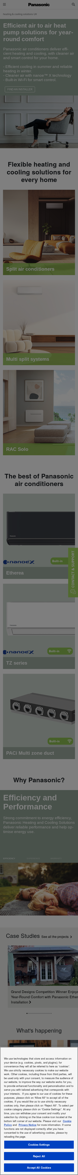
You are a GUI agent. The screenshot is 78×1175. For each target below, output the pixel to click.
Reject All (39, 1156)
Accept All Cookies (39, 1167)
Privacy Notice (27, 1125)
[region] (39, 1111)
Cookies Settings (39, 1144)
